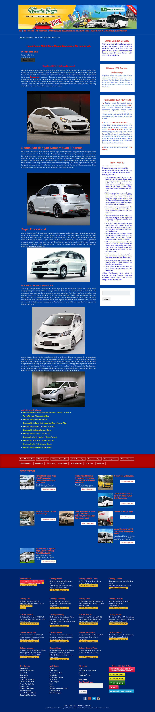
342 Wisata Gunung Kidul (59, 459)
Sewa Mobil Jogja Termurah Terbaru (35, 419)
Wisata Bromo (39, 463)
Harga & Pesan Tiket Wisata (94, 31)
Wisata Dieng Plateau (110, 459)
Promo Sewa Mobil (56, 673)
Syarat (45, 31)
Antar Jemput (79, 31)
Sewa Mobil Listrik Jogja (123, 476)
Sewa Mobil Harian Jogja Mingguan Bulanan (37, 444)
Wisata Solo (51, 463)
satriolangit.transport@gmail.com (122, 691)
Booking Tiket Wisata (27, 688)
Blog (75, 706)
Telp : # (115, 687)
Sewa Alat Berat (25, 690)
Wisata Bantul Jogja (94, 459)
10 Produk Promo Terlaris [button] (110, 166)
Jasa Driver (24, 677)
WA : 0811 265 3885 (118, 683)
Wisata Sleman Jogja (77, 459)
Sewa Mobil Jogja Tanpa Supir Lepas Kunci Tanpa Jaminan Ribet (44, 423)
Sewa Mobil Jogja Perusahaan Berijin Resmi (37, 447)
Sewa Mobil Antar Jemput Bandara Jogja (46, 512)
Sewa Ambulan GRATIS (28, 693)
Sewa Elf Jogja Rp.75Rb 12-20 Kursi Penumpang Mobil (123, 531)
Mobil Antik (89, 463)
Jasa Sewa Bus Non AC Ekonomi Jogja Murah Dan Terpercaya (123, 496)
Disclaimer (82, 673)
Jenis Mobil (30, 31)
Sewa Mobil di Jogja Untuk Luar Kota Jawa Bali (38, 440)
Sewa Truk (24, 673)
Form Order (39, 31)
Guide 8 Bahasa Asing (27, 679)
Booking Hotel (24, 686)
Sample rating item (27, 55)
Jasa (27, 37)
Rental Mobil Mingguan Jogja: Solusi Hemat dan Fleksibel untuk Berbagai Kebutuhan (85, 479)
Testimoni (83, 679)
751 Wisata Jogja (43, 459)
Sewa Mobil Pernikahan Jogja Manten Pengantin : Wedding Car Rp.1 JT (47, 412)
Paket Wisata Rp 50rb (27, 459)
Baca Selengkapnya (49, 489)
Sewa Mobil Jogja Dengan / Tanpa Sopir (36, 433)
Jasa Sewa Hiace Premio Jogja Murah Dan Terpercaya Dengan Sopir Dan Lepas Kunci (85, 514)
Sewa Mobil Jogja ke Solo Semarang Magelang (38, 426)
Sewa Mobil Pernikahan (28, 695)
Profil (70, 706)
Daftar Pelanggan (121, 31)
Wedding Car (100, 463)
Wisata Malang (62, 463)
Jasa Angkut (24, 675)
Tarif (24, 31)
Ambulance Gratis (76, 463)
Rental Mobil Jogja (59, 708)
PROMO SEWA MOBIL (55, 31)
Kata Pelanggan (109, 31)
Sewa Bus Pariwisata (27, 671)
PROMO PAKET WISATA (68, 31)
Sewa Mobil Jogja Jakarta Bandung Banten (37, 430)
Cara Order (53, 675)
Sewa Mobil (24, 668)
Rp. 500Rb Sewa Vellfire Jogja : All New (36, 416)
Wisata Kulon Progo (127, 459)
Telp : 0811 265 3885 (118, 679)
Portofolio (80, 706)
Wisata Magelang (25, 463)
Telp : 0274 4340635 (118, 674)
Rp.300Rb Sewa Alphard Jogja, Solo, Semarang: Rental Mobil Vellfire (45, 551)
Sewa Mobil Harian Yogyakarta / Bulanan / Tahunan (40, 437)
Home (20, 31)
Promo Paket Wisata (27, 684)
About (81, 668)
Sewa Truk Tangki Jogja (123, 511)
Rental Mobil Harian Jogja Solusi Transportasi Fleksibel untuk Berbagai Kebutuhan (46, 479)
